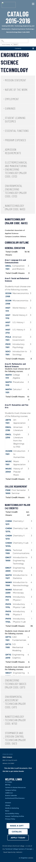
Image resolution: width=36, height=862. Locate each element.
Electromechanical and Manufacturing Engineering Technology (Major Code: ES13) (16, 169)
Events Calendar (11, 795)
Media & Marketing (12, 808)
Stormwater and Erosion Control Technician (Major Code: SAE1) (15, 738)
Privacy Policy (10, 819)
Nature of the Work (16, 89)
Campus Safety (10, 790)
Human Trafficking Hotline (14, 816)
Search (15, 44)
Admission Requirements (13, 151)
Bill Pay (8, 785)
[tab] (18, 80)
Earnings (10, 108)
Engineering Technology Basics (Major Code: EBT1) (15, 684)
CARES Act (9, 793)
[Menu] (33, 3)
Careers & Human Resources (15, 787)
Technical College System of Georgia (18, 849)
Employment (12, 99)
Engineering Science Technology (23, 29)
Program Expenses (15, 140)
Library (7, 805)
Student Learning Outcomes (15, 119)
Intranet (8, 802)
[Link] (9, 5)
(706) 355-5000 (8, 754)
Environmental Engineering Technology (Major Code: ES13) (16, 191)
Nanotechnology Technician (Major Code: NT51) (15, 720)
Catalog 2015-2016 (7, 26)
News (7, 811)
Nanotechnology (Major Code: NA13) (15, 207)
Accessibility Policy (12, 813)
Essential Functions (17, 130)
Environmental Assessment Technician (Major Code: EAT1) (15, 702)
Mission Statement (15, 80)
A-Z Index (8, 782)
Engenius (24, 858)
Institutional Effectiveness (14, 798)
